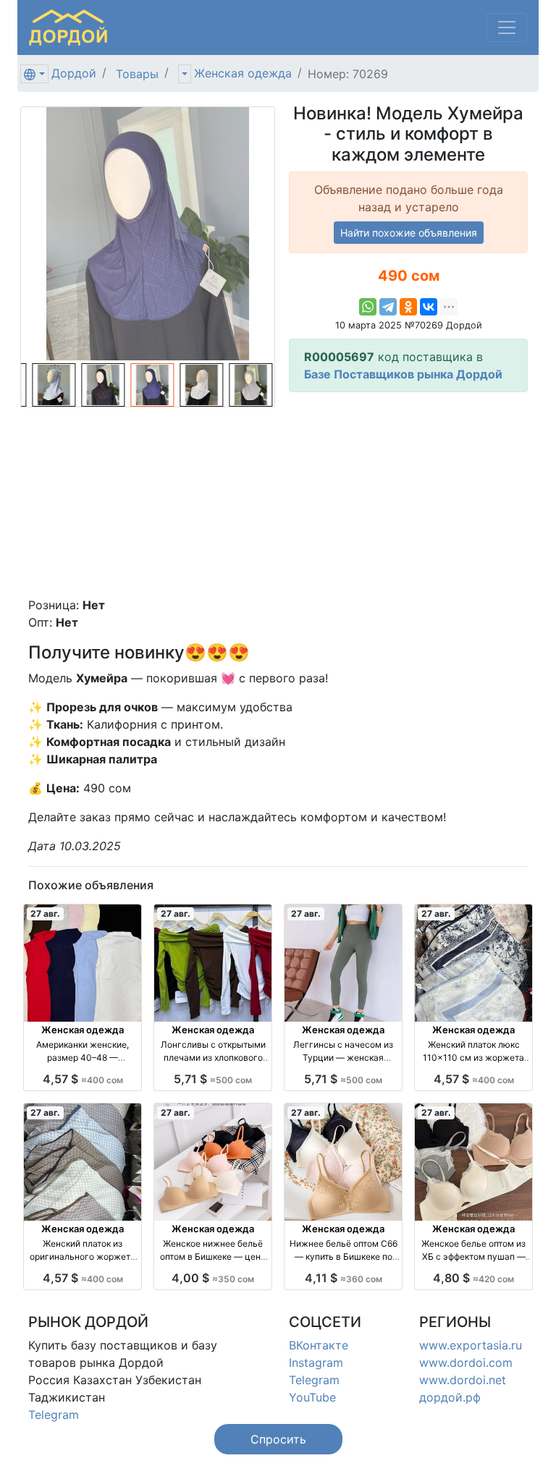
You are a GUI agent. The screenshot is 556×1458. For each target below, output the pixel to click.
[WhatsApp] (367, 306)
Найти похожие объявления (408, 232)
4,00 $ (213, 1278)
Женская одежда (243, 73)
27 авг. (45, 913)
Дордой (73, 73)
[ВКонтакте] (428, 306)
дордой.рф (450, 1397)
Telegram (53, 1414)
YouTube (312, 1397)
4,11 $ (343, 1278)
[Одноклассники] (408, 306)
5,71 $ (213, 1079)
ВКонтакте (318, 1345)
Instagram (316, 1362)
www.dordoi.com (466, 1362)
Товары (137, 74)
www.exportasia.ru (470, 1345)
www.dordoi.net (462, 1380)
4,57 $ (83, 1079)
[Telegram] (388, 306)
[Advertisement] (408, 494)
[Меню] (506, 27)
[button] (278, 1439)
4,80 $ (473, 1278)
